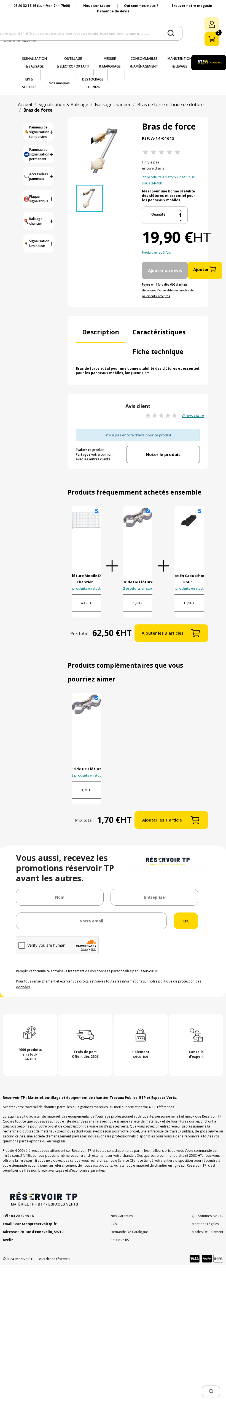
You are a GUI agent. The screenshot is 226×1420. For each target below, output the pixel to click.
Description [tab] (100, 332)
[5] (177, 152)
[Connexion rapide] (212, 24)
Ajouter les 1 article (162, 820)
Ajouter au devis (165, 270)
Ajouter (201, 269)
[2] (153, 152)
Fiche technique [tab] (158, 351)
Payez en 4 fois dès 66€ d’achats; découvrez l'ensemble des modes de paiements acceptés (167, 290)
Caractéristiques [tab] (159, 332)
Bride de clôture (137, 581)
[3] (161, 152)
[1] (145, 152)
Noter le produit (163, 454)
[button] (211, 1391)
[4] (169, 152)
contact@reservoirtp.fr (36, 1224)
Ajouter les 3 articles (163, 633)
